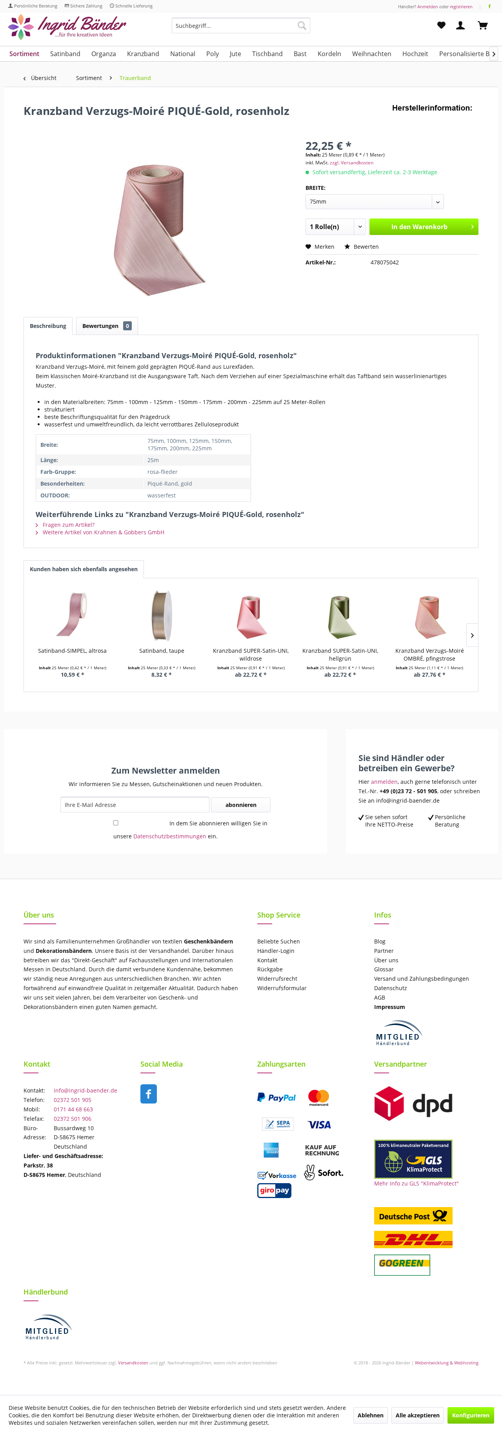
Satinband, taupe (161, 650)
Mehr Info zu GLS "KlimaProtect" (416, 1183)
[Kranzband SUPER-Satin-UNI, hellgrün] (340, 615)
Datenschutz (390, 988)
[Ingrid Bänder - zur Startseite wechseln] (67, 27)
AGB (379, 997)
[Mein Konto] (462, 25)
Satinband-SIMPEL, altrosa (72, 650)
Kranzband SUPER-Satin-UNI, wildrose (251, 654)
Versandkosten (133, 1363)
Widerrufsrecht (277, 978)
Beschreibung (48, 326)
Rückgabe (270, 969)
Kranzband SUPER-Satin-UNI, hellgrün (340, 654)
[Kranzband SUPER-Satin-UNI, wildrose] (251, 615)
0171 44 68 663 (73, 1109)
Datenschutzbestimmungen (169, 836)
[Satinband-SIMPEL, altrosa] (72, 615)
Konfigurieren (470, 1415)
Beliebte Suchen (278, 941)
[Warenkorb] (486, 25)
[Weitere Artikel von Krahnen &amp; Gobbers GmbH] (435, 118)
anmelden (384, 781)
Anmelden (427, 6)
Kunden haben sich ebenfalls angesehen (84, 569)
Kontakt (267, 960)
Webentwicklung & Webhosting (446, 1363)
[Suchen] (302, 25)
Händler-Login (276, 950)
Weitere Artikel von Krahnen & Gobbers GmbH (102, 532)
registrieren (461, 6)
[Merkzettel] (441, 25)
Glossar (384, 969)
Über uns (386, 960)
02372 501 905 (72, 1100)
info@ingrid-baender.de (85, 1090)
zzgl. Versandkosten (351, 162)
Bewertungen (105, 326)
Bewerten (365, 246)
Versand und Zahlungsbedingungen (421, 978)
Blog (380, 941)
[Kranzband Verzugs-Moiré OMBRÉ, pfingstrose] (429, 615)
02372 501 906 (72, 1118)
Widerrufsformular (282, 988)
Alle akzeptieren (418, 1415)
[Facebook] (489, 6)
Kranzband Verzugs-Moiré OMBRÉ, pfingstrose (429, 654)
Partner (384, 950)
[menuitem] (241, 29)
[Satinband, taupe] (162, 615)
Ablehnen (371, 1415)
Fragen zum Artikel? (68, 524)
